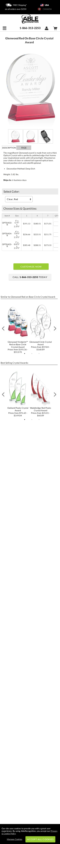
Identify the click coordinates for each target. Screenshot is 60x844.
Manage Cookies (14, 839)
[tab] (9, 147)
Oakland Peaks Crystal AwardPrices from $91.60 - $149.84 (17, 412)
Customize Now (31, 266)
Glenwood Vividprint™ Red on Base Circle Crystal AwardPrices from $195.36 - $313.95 (18, 347)
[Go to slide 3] (39, 353)
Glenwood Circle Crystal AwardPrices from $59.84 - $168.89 (40, 346)
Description (9, 147)
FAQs (23, 147)
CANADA (47, 9)
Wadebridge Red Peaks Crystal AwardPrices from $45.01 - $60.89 (40, 412)
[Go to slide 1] (24, 353)
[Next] (55, 328)
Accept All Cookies (40, 839)
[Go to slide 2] (31, 353)
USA (46, 5)
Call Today (30, 277)
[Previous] (3, 328)
